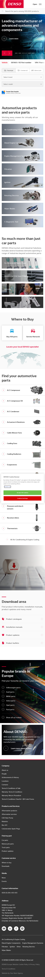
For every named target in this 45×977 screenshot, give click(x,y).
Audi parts (10, 692)
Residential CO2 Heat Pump (15, 276)
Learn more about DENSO (21, 748)
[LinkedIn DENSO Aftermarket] (10, 928)
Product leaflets (12, 643)
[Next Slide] (9, 53)
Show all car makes (14, 717)
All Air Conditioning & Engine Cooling (24, 539)
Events (4, 881)
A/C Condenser (13, 411)
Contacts (5, 784)
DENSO (12, 4)
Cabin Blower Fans (14, 432)
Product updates (12, 635)
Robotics (5, 821)
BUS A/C (7, 289)
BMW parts (10, 696)
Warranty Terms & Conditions (12, 792)
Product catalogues (14, 619)
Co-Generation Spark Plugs (15, 263)
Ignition (7, 182)
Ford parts (10, 709)
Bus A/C (4, 825)
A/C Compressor (13, 390)
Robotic (7, 302)
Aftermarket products (9, 810)
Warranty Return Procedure (11, 795)
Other (19, 946)
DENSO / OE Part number (21, 62)
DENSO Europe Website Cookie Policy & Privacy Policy (21, 964)
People (4, 774)
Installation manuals (14, 627)
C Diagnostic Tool (11, 221)
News (4, 877)
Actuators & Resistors (16, 422)
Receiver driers (13, 517)
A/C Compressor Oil (15, 400)
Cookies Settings (22, 498)
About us (5, 770)
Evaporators (12, 464)
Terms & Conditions (8, 969)
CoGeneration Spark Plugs (11, 829)
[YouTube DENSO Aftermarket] (4, 928)
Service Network (33, 336)
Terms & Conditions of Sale (11, 788)
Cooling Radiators (14, 454)
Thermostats (12, 528)
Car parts (5, 840)
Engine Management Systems (16, 156)
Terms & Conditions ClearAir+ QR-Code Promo (18, 799)
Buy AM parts (11, 336)
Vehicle (5, 62)
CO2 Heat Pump (7, 818)
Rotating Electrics (11, 195)
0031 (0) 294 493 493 (9, 893)
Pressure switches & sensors (15, 507)
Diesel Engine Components (15, 142)
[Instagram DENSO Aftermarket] (22, 928)
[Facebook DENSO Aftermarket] (16, 928)
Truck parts (6, 847)
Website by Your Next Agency (12, 973)
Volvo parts (10, 700)
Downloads (5, 866)
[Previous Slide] (4, 53)
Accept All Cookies (22, 492)
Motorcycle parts (8, 844)
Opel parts (10, 705)
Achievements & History (10, 777)
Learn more (13, 38)
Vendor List (7, 487)
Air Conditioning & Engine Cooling (17, 129)
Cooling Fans (12, 443)
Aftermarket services (9, 814)
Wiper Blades (9, 208)
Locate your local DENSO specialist (22, 346)
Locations (5, 781)
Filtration (8, 169)
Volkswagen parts (13, 687)
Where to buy (6, 862)
